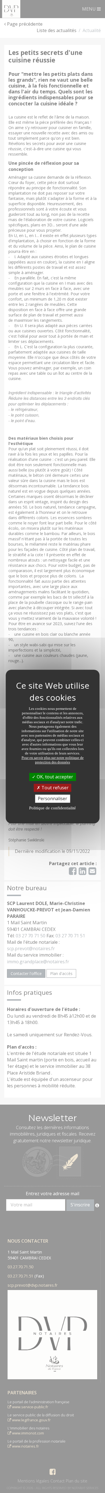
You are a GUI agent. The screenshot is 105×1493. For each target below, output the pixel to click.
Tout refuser (54, 788)
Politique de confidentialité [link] (52, 808)
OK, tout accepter (54, 777)
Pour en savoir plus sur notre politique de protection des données (53, 760)
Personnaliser (52, 798)
